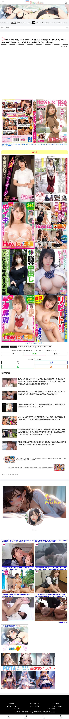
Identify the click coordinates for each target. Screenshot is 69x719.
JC (21, 22)
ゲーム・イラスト (12, 706)
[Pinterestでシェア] (26, 548)
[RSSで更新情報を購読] (51, 367)
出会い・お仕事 (34, 706)
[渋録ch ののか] (18, 271)
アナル (61, 22)
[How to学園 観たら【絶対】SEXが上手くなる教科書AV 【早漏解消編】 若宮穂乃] (18, 318)
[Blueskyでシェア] (42, 538)
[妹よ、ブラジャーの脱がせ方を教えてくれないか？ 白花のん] (51, 271)
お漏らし (48, 22)
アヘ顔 (3, 22)
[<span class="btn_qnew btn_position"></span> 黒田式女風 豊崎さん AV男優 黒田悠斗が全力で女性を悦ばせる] (51, 178)
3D (51, 22)
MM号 (18, 22)
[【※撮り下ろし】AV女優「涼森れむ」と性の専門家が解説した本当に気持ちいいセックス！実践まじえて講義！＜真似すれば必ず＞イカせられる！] (51, 318)
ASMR (66, 22)
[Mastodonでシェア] (26, 538)
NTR (33, 22)
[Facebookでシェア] (11, 543)
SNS (44, 22)
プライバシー (17, 708)
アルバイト (7, 22)
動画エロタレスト (63, 622)
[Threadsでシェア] (26, 543)
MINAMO (29, 22)
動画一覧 (11, 703)
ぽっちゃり (25, 22)
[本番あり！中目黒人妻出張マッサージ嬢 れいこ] (18, 178)
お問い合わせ (51, 708)
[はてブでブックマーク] (57, 543)
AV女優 (13, 22)
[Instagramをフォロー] (51, 362)
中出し (33, 346)
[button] (67, 27)
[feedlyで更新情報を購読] (17, 367)
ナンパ (27, 346)
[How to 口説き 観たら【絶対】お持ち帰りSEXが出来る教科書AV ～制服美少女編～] (51, 225)
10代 (58, 22)
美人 (45, 346)
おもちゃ (38, 22)
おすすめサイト (34, 703)
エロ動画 (14, 346)
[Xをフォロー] (17, 362)
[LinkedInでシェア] (42, 548)
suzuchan (34, 529)
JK (42, 22)
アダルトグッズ (57, 706)
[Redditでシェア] (42, 543)
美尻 (50, 346)
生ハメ (39, 346)
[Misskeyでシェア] (57, 538)
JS (0, 22)
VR (64, 22)
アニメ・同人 (57, 703)
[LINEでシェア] (11, 548)
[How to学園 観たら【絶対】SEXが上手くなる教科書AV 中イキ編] (18, 225)
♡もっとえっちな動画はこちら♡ (34, 343)
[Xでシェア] (11, 538)
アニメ (55, 22)
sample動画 (6, 346)
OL (52, 22)
